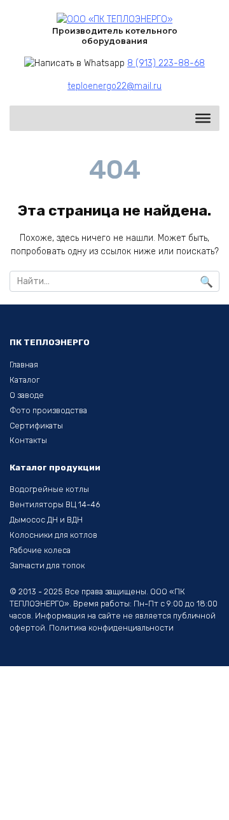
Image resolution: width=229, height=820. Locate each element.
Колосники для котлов (53, 535)
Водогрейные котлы (49, 489)
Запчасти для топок (47, 565)
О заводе (27, 395)
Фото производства (48, 410)
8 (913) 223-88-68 (166, 63)
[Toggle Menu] (203, 118)
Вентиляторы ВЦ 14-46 (55, 504)
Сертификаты (36, 425)
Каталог (24, 380)
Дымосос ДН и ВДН (46, 519)
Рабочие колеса (40, 550)
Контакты (28, 440)
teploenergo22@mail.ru (114, 86)
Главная (24, 364)
